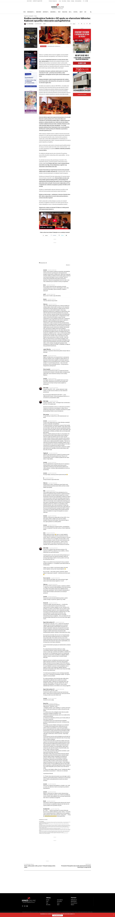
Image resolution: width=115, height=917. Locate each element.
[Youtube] (87, 1)
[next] (68, 46)
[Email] (90, 24)
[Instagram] (85, 1)
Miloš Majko (31, 23)
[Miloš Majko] (25, 24)
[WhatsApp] (84, 24)
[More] (66, 235)
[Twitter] (81, 24)
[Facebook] (83, 1)
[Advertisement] (55, 251)
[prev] (67, 46)
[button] (90, 12)
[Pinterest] (87, 24)
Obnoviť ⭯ (68, 265)
